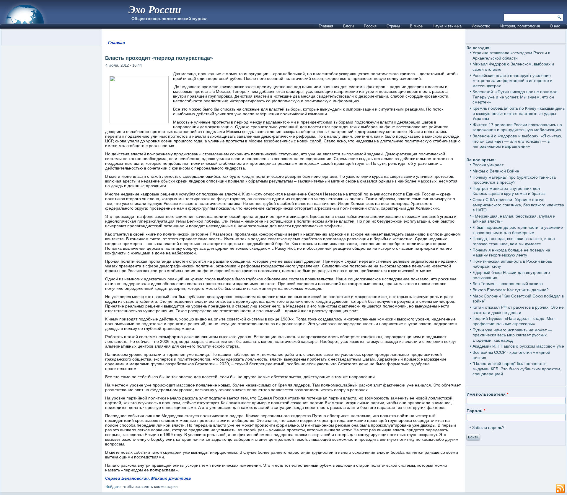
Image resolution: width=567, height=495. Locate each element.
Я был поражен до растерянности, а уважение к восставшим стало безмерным (517, 230)
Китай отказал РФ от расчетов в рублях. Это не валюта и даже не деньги (518, 310)
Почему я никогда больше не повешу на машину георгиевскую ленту (511, 253)
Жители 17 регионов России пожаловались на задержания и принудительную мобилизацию (517, 127)
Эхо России (154, 9)
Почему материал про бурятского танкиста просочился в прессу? (514, 180)
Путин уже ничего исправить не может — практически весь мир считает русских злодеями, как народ (512, 335)
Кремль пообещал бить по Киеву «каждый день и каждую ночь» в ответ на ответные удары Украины (518, 113)
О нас (555, 26)
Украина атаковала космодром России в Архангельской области (511, 55)
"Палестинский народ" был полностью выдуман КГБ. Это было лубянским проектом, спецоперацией (516, 368)
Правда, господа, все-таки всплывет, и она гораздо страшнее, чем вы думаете (513, 241)
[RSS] (560, 489)
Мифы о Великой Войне (495, 171)
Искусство (481, 26)
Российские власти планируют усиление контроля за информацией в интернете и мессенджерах (512, 80)
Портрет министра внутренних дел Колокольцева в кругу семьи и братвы (508, 191)
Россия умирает (488, 164)
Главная (326, 26)
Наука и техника (447, 26)
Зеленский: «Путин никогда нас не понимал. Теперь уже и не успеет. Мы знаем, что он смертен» (515, 96)
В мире (416, 26)
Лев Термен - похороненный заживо (507, 283)
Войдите (112, 486)
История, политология (520, 26)
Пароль (476, 410)
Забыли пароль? (488, 427)
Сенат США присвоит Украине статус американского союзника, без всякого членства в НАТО (518, 204)
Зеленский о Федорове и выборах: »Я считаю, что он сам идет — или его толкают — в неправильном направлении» (517, 141)
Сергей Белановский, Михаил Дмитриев (148, 478)
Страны (393, 26)
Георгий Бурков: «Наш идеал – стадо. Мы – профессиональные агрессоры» (514, 321)
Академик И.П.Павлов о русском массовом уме (518, 346)
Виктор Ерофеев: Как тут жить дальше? (510, 289)
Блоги (348, 26)
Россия (370, 26)
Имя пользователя (487, 394)
